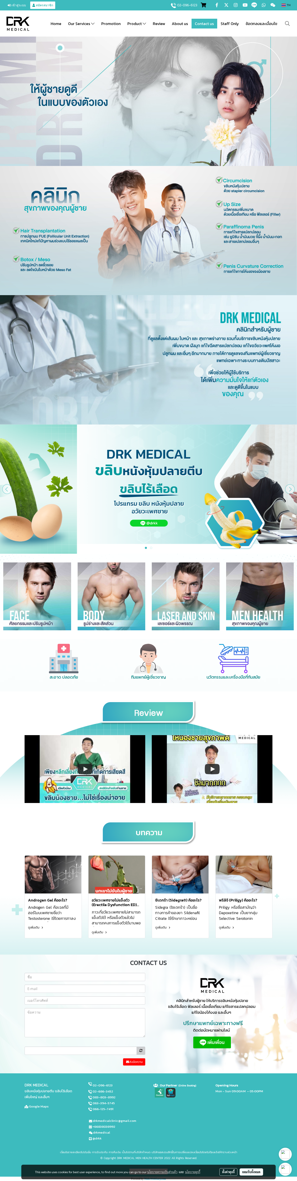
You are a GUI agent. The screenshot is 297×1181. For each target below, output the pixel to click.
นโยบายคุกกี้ (192, 1172)
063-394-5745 (104, 1103)
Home (56, 24)
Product (135, 24)
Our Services (79, 24)
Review (159, 24)
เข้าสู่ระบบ (18, 5)
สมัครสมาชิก (44, 5)
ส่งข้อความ (136, 1062)
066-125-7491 (103, 1108)
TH (288, 5)
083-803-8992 (104, 1097)
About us (180, 24)
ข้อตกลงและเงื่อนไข (261, 24)
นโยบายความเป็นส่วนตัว (162, 1172)
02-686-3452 (103, 1091)
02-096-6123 (187, 5)
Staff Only (230, 24)
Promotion (111, 24)
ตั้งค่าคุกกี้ (228, 1172)
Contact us (204, 24)
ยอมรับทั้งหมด (251, 1172)
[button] (287, 23)
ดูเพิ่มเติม (34, 927)
